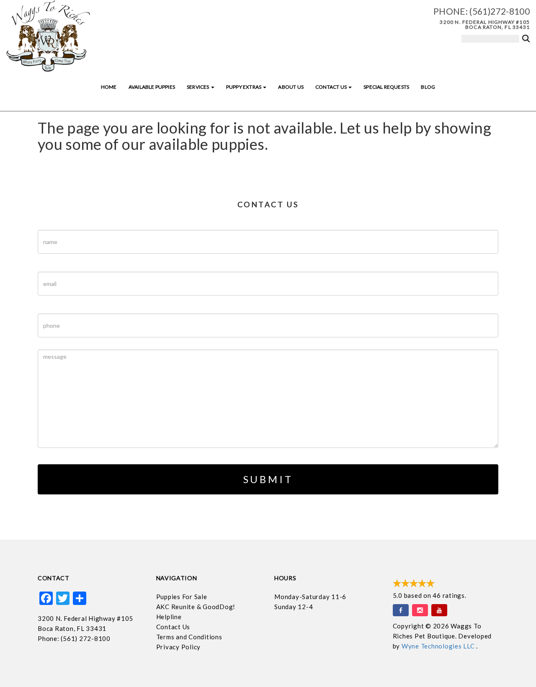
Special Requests (386, 87)
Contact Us (331, 87)
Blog (428, 87)
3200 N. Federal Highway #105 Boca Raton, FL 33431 (485, 24)
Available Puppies (152, 87)
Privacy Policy (178, 647)
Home (109, 87)
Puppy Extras (244, 87)
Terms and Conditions (189, 637)
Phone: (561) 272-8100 (74, 638)
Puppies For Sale (181, 596)
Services (198, 87)
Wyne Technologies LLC (439, 646)
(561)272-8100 (499, 11)
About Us (290, 87)
